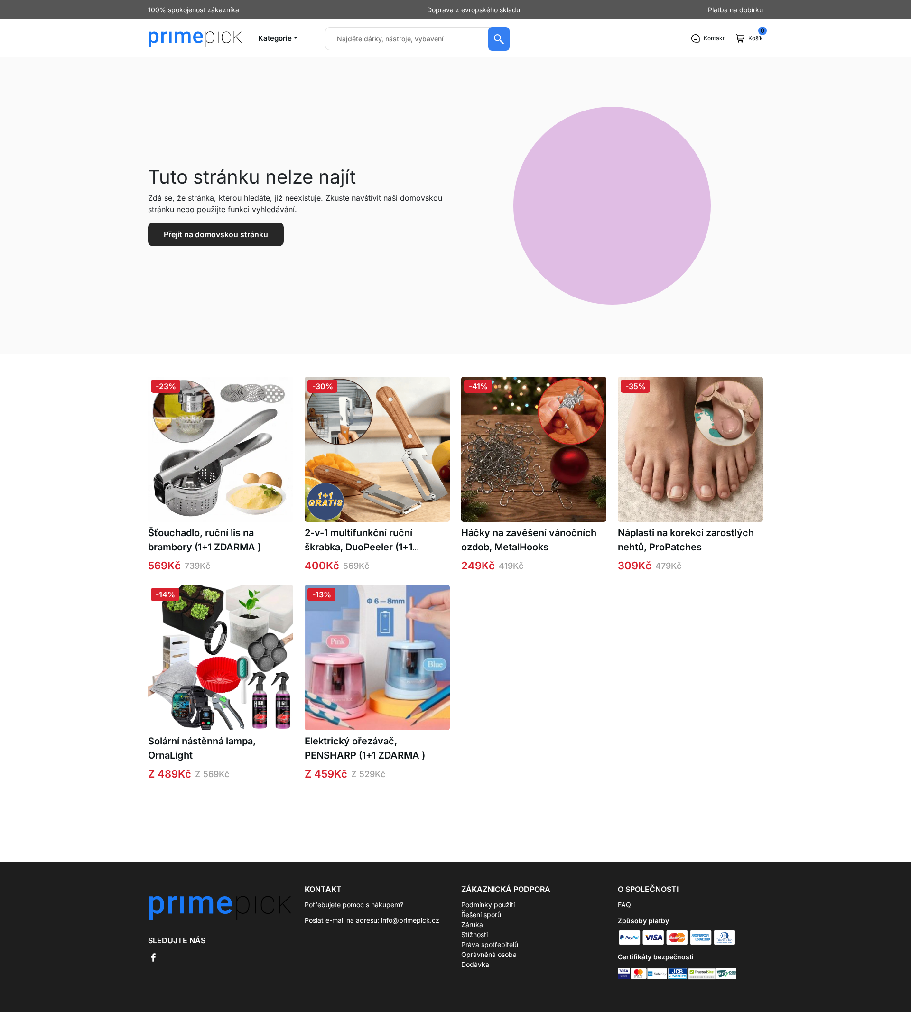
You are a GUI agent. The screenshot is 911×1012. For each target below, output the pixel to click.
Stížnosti (474, 934)
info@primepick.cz (410, 920)
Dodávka (475, 964)
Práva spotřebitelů (489, 944)
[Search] (499, 39)
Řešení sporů (481, 914)
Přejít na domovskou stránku (216, 234)
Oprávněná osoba (489, 954)
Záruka (472, 924)
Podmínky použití (488, 905)
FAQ (624, 905)
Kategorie (275, 38)
